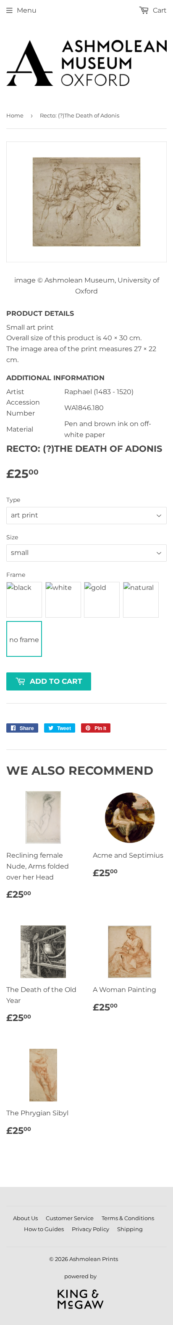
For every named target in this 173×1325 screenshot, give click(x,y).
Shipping (130, 1229)
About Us (25, 1218)
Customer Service (70, 1218)
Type (13, 500)
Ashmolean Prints (93, 1259)
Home (15, 115)
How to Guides (44, 1229)
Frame (15, 575)
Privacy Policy (90, 1229)
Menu (27, 10)
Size (12, 537)
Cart (159, 10)
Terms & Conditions (128, 1218)
